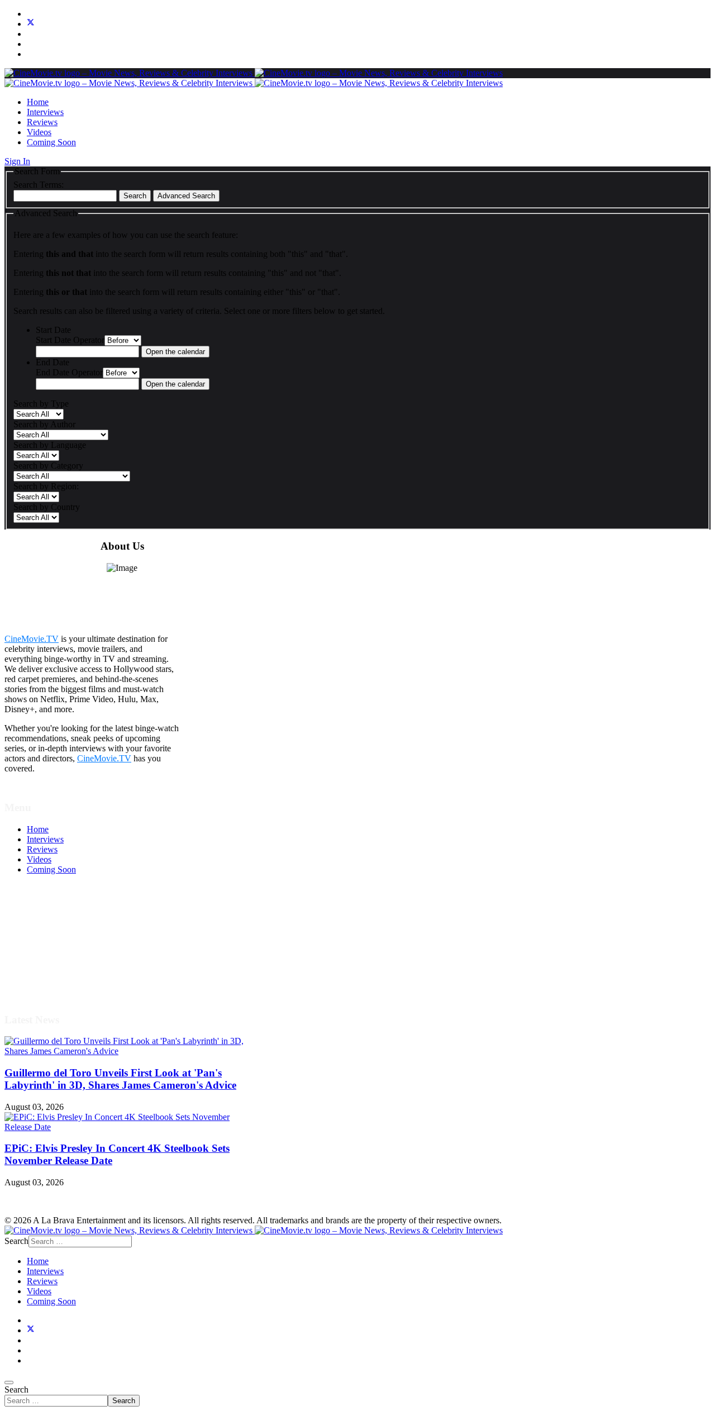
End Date (52, 362)
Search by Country (46, 507)
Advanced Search (186, 196)
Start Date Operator (70, 340)
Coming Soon (51, 142)
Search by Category (48, 465)
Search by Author (44, 424)
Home (38, 102)
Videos (39, 132)
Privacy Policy (52, 950)
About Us (44, 970)
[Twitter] (31, 23)
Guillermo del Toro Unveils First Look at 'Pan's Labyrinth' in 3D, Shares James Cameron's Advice (120, 1079)
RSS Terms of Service (66, 940)
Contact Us (46, 980)
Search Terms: (38, 184)
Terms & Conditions (62, 930)
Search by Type (41, 403)
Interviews (45, 112)
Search (134, 196)
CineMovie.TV (31, 638)
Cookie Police (52, 960)
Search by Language (49, 445)
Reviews (42, 122)
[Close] (8, 1382)
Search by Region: (46, 486)
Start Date (53, 330)
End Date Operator (69, 372)
